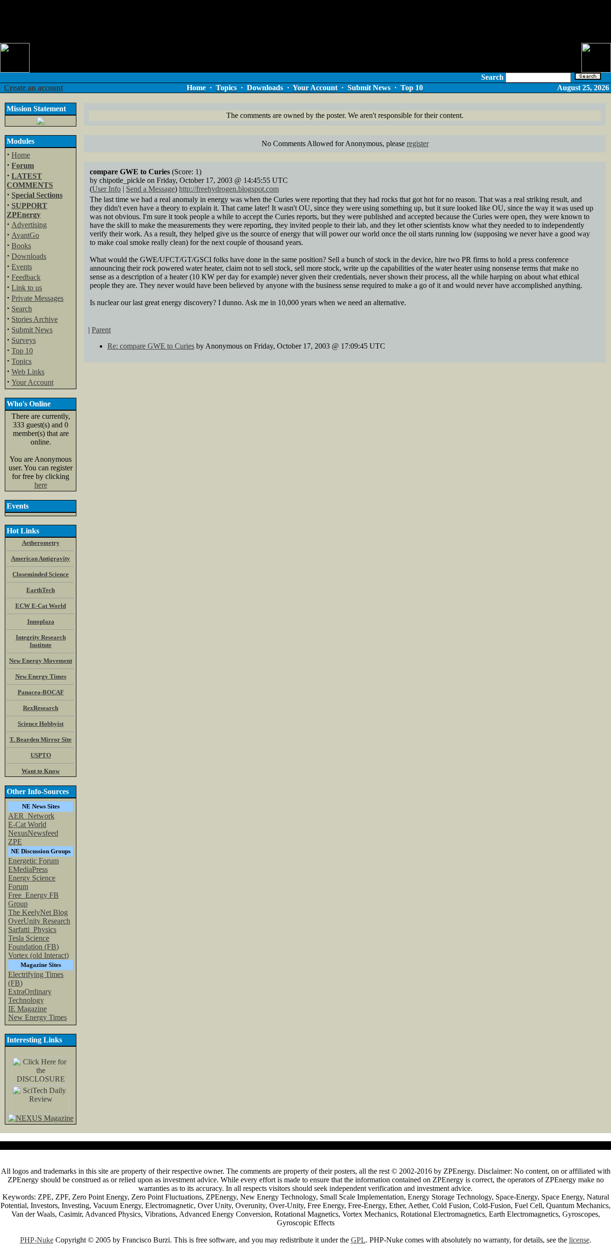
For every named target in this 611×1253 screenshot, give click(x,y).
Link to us (26, 288)
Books (21, 246)
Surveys (23, 340)
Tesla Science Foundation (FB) (33, 942)
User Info (106, 189)
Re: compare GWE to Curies (150, 346)
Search (21, 309)
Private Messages (37, 298)
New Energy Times (37, 1017)
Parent (101, 330)
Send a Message (150, 189)
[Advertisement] (305, 21)
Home (20, 155)
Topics (21, 361)
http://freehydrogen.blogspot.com (229, 189)
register (418, 143)
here (40, 485)
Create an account (33, 88)
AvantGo (25, 235)
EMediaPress (28, 869)
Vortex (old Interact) (38, 955)
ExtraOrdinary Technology (30, 996)
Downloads (28, 256)
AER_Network (31, 816)
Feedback (26, 277)
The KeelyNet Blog (38, 912)
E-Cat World (27, 824)
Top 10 (22, 351)
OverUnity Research (39, 921)
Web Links (27, 372)
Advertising (29, 225)
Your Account (32, 382)
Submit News (32, 330)
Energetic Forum (33, 861)
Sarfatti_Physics (32, 929)
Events (21, 267)
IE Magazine (27, 1009)
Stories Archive (34, 319)
